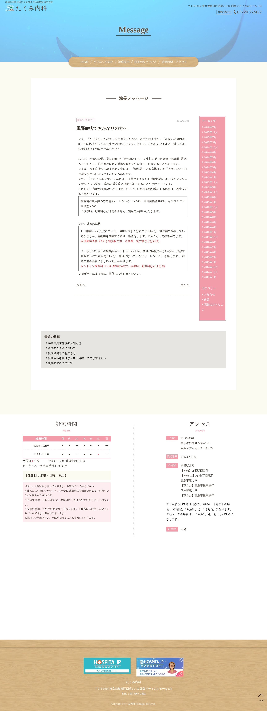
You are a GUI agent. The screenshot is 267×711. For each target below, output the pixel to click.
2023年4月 (210, 172)
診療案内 (123, 61)
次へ (184, 284)
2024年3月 (210, 167)
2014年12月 (211, 267)
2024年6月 (210, 152)
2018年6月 (210, 222)
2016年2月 (210, 247)
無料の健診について (60, 363)
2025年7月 (210, 137)
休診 (207, 299)
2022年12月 (211, 182)
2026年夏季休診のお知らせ (64, 343)
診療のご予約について (62, 348)
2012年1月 (210, 277)
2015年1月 (210, 262)
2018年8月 (210, 217)
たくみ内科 (129, 704)
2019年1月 (210, 202)
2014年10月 (211, 272)
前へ (82, 284)
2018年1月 (210, 232)
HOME (84, 61)
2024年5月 (210, 157)
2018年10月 (211, 207)
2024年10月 (211, 147)
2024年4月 (210, 162)
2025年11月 (211, 132)
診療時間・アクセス (174, 61)
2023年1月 (210, 177)
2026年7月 (210, 127)
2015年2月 (210, 257)
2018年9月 (210, 212)
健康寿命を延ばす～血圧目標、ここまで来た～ (77, 358)
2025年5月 (210, 142)
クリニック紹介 (103, 61)
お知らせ (209, 294)
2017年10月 (211, 237)
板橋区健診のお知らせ (62, 353)
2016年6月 (210, 242)
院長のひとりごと (145, 61)
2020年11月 (211, 192)
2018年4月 (210, 227)
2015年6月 (210, 252)
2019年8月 (210, 197)
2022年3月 (210, 187)
